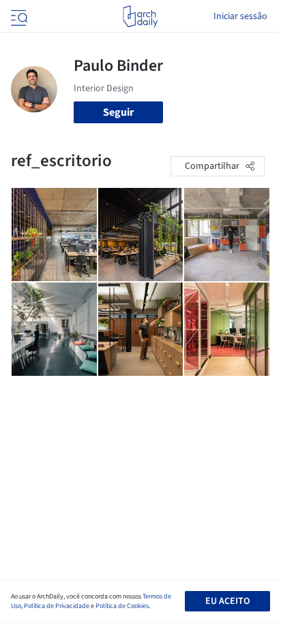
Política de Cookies (122, 606)
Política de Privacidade (56, 606)
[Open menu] (17, 16)
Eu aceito (227, 601)
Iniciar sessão (240, 16)
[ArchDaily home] (140, 16)
